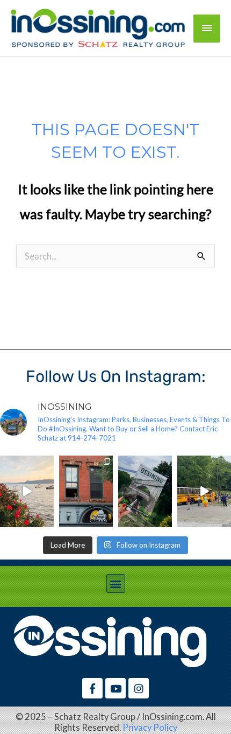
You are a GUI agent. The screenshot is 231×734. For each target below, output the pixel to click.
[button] (115, 583)
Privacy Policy (149, 727)
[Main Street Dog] (86, 491)
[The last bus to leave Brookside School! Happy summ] (204, 491)
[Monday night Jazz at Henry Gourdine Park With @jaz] (27, 491)
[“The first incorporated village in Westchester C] (145, 491)
